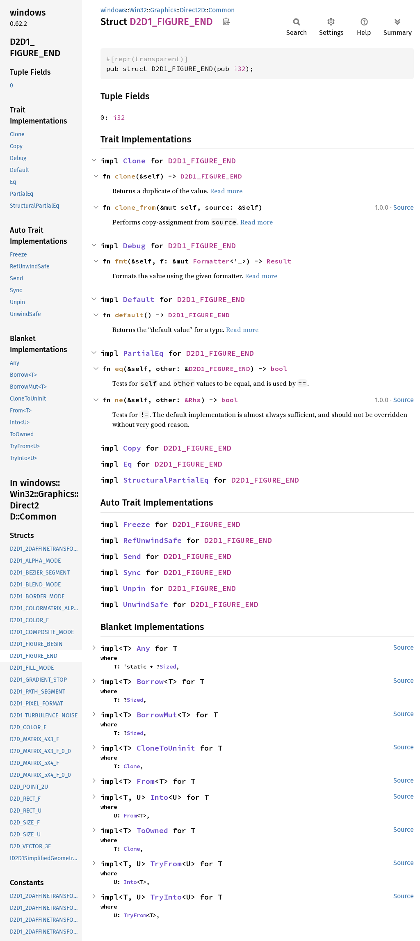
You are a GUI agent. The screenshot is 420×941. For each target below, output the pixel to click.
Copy (132, 448)
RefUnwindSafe (152, 540)
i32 (239, 68)
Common (221, 10)
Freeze (136, 524)
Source (403, 207)
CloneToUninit (166, 748)
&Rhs (193, 400)
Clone (134, 160)
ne (119, 400)
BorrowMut (157, 714)
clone (125, 176)
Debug (134, 245)
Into (159, 797)
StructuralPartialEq (166, 480)
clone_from (135, 207)
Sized (168, 666)
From (146, 781)
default (129, 315)
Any (143, 648)
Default (139, 299)
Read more (226, 190)
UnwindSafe (145, 604)
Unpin (134, 588)
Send (132, 556)
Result (279, 261)
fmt (121, 261)
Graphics (163, 10)
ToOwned (152, 830)
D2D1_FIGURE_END (202, 160)
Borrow (150, 681)
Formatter (211, 261)
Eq (127, 464)
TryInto (166, 897)
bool (279, 368)
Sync (132, 572)
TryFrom (166, 863)
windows (113, 10)
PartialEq (143, 353)
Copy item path (226, 21)
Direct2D (192, 10)
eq (119, 368)
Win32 (138, 10)
